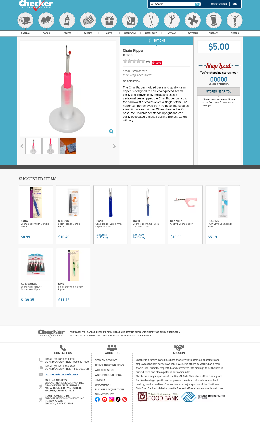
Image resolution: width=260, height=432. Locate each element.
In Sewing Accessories (138, 75)
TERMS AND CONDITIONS (109, 365)
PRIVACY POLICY (104, 394)
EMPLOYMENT (103, 384)
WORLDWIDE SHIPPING (108, 375)
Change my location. (219, 84)
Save (158, 62)
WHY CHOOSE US (104, 370)
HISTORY (100, 379)
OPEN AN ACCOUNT (106, 360)
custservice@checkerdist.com (61, 374)
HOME (234, 4)
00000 (219, 79)
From (135, 71)
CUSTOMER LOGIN (219, 4)
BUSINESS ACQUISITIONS (110, 389)
